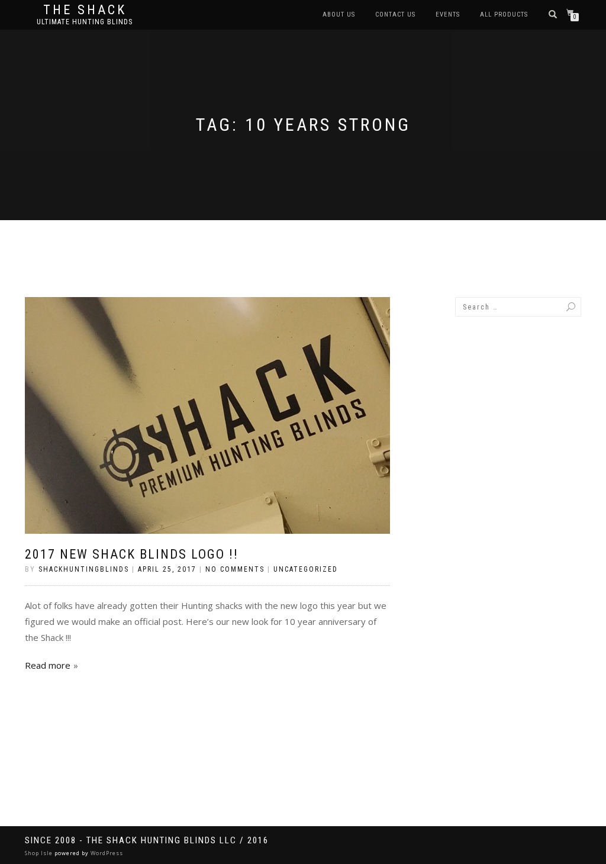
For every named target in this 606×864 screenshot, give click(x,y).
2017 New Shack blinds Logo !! (131, 554)
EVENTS (448, 14)
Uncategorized (305, 569)
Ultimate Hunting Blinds (85, 22)
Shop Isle (39, 853)
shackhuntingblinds (83, 569)
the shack (85, 10)
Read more (47, 665)
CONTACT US (395, 14)
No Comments (235, 569)
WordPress (107, 853)
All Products (504, 14)
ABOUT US (339, 14)
